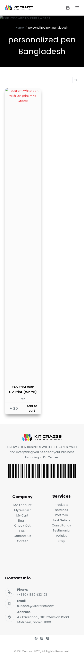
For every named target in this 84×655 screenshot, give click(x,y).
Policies (61, 535)
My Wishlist (22, 510)
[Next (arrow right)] (77, 327)
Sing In (22, 520)
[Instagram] (47, 638)
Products (61, 505)
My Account (22, 505)
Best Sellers (61, 520)
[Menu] (77, 8)
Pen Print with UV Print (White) (23, 390)
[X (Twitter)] (41, 638)
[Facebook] (36, 638)
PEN (23, 398)
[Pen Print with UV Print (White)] (23, 234)
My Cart (22, 515)
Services (61, 510)
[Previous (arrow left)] (7, 327)
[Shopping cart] (68, 8)
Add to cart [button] (32, 408)
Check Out (22, 525)
